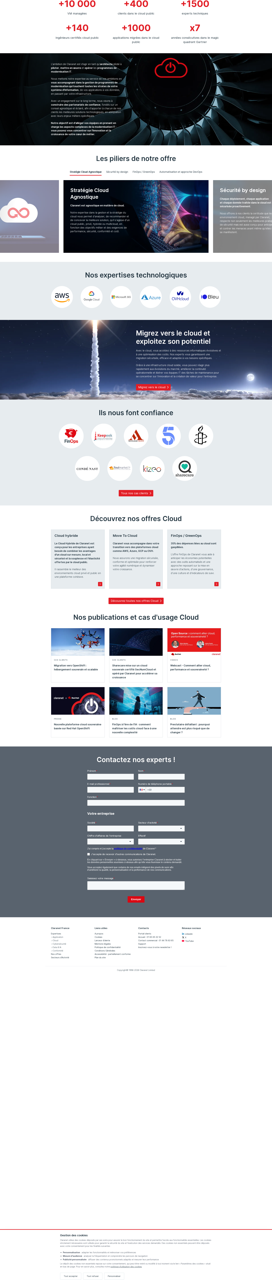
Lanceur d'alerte (102, 940)
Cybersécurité (59, 944)
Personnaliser (114, 1276)
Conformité (58, 950)
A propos (99, 933)
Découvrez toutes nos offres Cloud (134, 601)
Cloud (55, 940)
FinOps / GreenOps (144, 171)
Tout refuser (93, 1276)
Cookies (98, 937)
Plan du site (100, 957)
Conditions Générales (105, 950)
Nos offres (56, 954)
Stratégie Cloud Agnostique (86, 171)
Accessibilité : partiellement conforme (113, 954)
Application (58, 937)
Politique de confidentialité (108, 947)
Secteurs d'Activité (60, 957)
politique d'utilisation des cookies (126, 1266)
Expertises (56, 933)
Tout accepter (71, 1276)
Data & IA (57, 947)
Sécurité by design (117, 171)
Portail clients (144, 933)
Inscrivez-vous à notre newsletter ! (155, 947)
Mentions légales (103, 944)
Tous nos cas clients (134, 493)
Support (142, 944)
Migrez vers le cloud (151, 387)
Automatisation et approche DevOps (180, 171)
